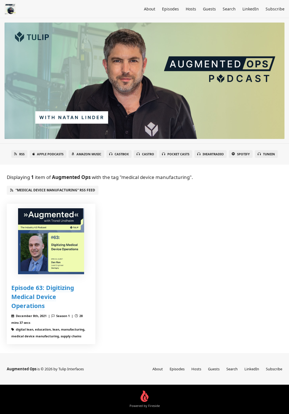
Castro (148, 154)
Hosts (191, 9)
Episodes (170, 9)
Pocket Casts (178, 154)
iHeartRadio (213, 154)
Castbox (122, 154)
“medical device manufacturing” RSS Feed (55, 190)
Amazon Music (88, 154)
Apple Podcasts (50, 154)
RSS (22, 154)
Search (229, 9)
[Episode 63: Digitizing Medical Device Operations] (51, 241)
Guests (209, 9)
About (149, 9)
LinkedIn (250, 9)
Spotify (243, 154)
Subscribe (275, 9)
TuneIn (269, 154)
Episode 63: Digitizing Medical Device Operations (42, 297)
